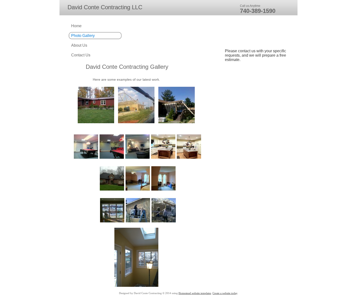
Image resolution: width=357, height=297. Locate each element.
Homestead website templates (194, 293)
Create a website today (224, 293)
